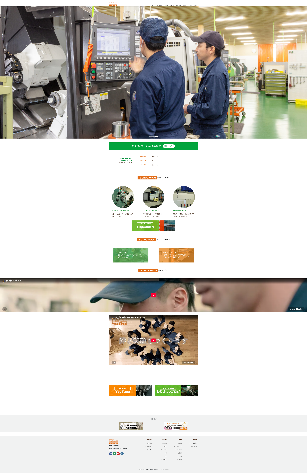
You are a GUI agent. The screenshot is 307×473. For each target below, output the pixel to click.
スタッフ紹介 (178, 449)
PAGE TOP (297, 457)
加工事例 (164, 439)
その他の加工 (148, 446)
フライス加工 (163, 456)
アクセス (180, 456)
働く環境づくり (168, 252)
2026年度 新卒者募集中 (152, 146)
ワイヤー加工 (163, 453)
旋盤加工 (149, 443)
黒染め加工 (164, 459)
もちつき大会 (155, 156)
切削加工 (121, 252)
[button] (23, 72)
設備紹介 (149, 449)
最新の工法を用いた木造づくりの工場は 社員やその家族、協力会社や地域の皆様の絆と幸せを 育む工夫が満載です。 (176, 256)
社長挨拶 (180, 443)
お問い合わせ (194, 446)
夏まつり (154, 160)
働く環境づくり (178, 446)
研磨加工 (164, 446)
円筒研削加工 (163, 449)
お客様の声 (179, 459)
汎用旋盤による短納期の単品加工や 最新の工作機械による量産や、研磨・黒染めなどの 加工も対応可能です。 (131, 256)
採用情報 (195, 439)
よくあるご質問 (193, 443)
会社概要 (180, 439)
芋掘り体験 (155, 165)
